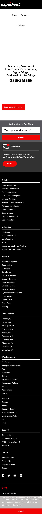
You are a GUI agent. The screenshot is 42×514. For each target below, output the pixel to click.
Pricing (4, 386)
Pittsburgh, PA (7, 343)
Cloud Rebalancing (9, 185)
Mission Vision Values (10, 416)
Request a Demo (8, 464)
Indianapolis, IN (8, 326)
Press (4, 423)
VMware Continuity (9, 199)
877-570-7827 (8, 458)
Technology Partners (10, 383)
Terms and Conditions (9, 493)
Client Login (6, 435)
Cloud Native (7, 265)
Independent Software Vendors (14, 246)
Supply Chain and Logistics (12, 249)
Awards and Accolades (11, 379)
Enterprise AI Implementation (13, 202)
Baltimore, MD (7, 329)
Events (4, 405)
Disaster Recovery (9, 279)
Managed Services (9, 289)
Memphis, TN (7, 346)
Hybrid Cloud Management (12, 293)
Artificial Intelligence (9, 262)
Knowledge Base (8, 438)
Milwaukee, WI (7, 350)
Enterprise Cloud (8, 286)
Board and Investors (10, 412)
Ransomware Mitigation (11, 206)
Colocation (6, 268)
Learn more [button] (17, 505)
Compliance (6, 272)
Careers (5, 402)
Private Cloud (7, 300)
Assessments (7, 390)
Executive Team (8, 409)
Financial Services (9, 235)
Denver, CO (6, 322)
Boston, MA (6, 333)
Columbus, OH (7, 339)
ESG (3, 419)
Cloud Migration (8, 213)
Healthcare (6, 232)
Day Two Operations (10, 216)
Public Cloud (6, 303)
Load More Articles (12, 107)
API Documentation (10, 442)
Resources (6, 372)
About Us (5, 399)
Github (4, 445)
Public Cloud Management (12, 196)
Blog (14, 15)
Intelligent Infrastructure (11, 366)
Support (5, 468)
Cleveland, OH (7, 336)
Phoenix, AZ (6, 319)
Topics (24, 15)
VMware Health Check (10, 189)
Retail (4, 242)
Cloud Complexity (8, 209)
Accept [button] (21, 511)
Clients (4, 376)
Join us (9, 164)
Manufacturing (7, 239)
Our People (6, 362)
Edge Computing (8, 282)
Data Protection (8, 220)
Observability (7, 296)
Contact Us (6, 461)
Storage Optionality (9, 192)
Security (5, 307)
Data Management (9, 275)
